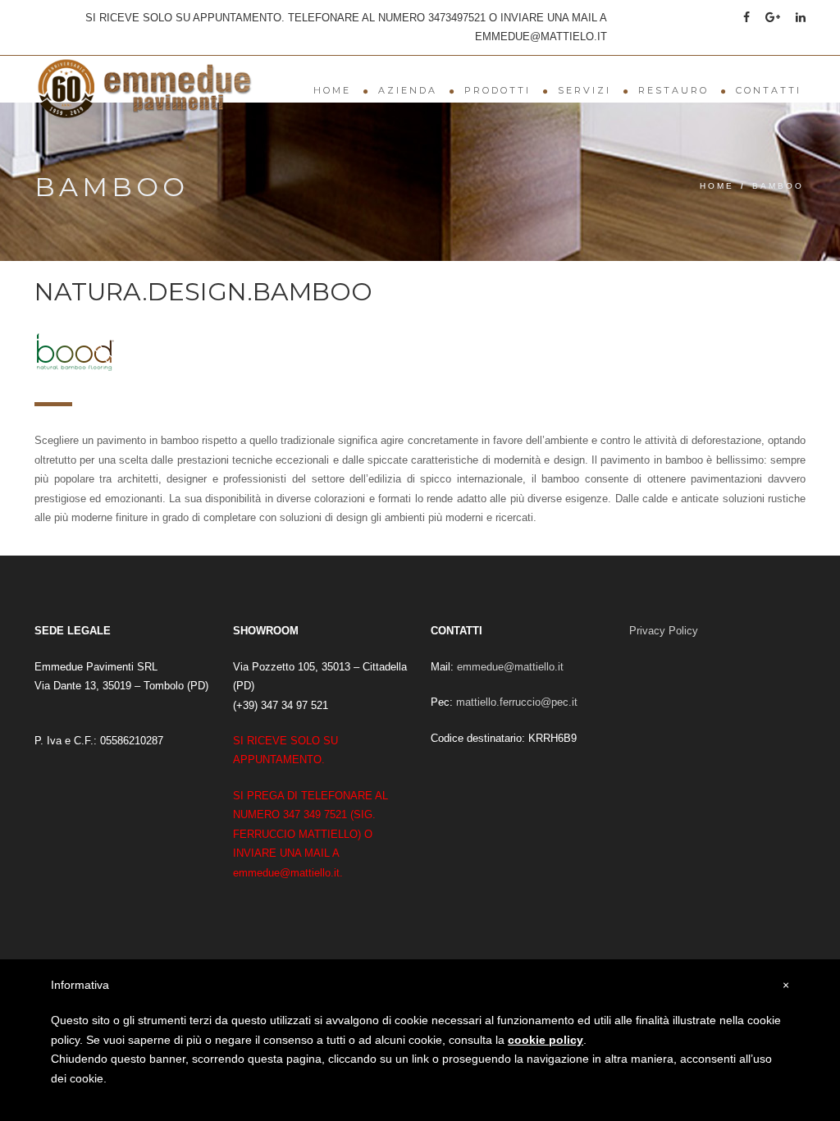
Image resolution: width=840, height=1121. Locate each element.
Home (332, 90)
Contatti (768, 90)
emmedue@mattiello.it (510, 667)
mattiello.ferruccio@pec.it (517, 702)
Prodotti (497, 90)
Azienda (407, 90)
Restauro (673, 90)
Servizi (584, 90)
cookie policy (545, 1039)
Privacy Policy (663, 631)
